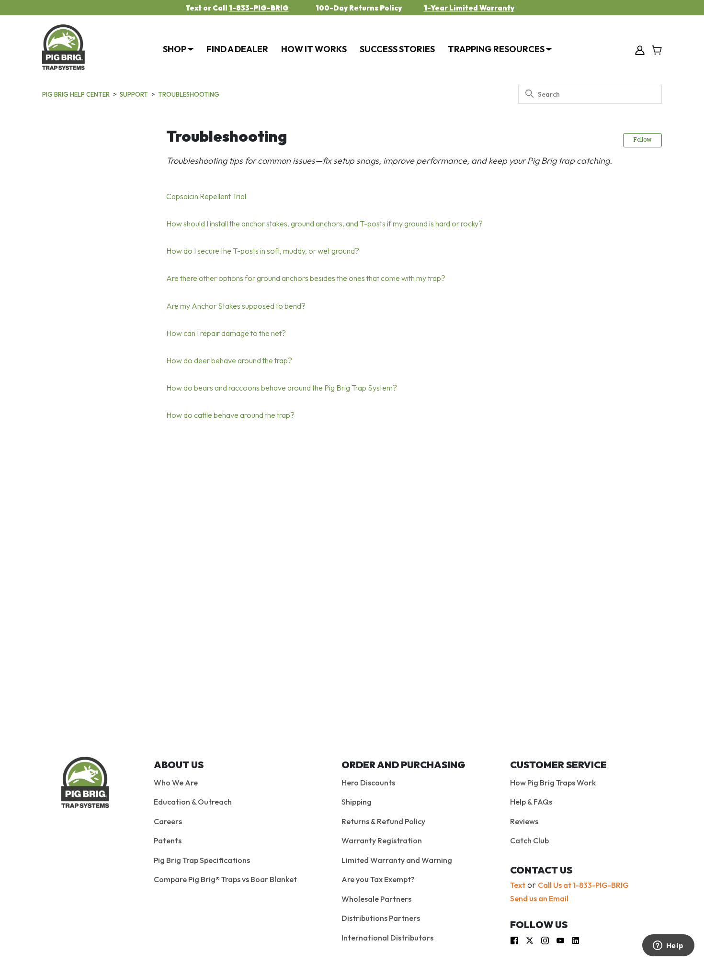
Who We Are (176, 782)
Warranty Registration (381, 840)
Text (517, 885)
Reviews (524, 821)
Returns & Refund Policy (383, 821)
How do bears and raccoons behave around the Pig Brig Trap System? (281, 387)
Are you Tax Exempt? (378, 879)
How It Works (314, 49)
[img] (514, 939)
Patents (168, 840)
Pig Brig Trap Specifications (202, 860)
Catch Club (529, 840)
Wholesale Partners (376, 899)
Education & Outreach (193, 801)
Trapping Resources (497, 49)
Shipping (356, 801)
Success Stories (397, 49)
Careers (168, 821)
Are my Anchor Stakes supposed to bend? (236, 306)
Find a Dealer (237, 49)
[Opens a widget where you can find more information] (668, 946)
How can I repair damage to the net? (226, 333)
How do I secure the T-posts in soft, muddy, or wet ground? (262, 251)
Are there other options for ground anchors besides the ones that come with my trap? (305, 278)
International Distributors (387, 937)
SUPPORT (134, 94)
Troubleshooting (188, 94)
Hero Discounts (368, 782)
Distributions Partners (380, 918)
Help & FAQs (531, 801)
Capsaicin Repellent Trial (206, 196)
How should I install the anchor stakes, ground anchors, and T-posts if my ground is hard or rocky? (324, 223)
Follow (642, 140)
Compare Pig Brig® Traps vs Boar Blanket (225, 879)
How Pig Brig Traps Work (553, 782)
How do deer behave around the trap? (229, 360)
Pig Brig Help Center (76, 94)
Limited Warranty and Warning (396, 860)
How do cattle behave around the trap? (230, 415)
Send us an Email (539, 898)
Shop (175, 49)
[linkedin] (575, 939)
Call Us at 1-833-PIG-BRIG (583, 885)
